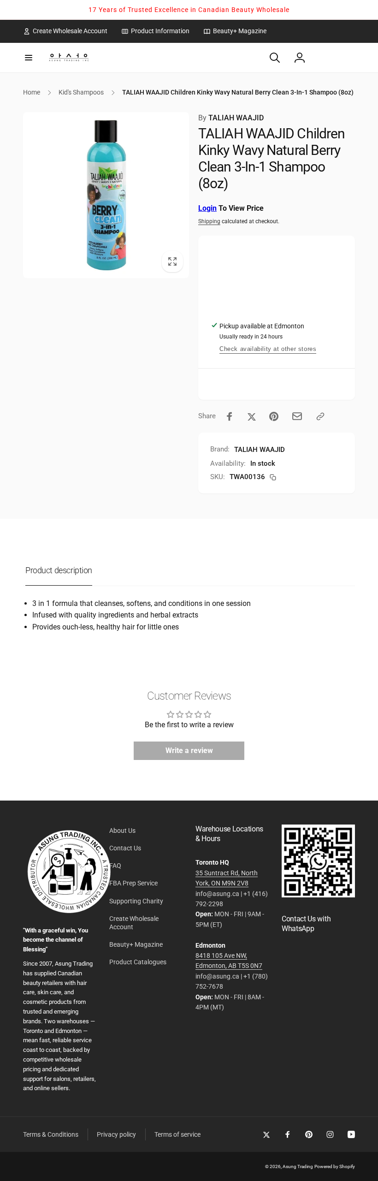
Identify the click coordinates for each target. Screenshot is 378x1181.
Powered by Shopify (334, 1166)
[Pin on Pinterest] (273, 416)
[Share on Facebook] (229, 416)
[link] (65, 31)
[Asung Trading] (318, 894)
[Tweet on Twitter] (251, 416)
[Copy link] (320, 416)
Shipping (209, 221)
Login (207, 208)
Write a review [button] (189, 750)
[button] (28, 57)
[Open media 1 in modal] (106, 195)
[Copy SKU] (273, 477)
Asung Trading (298, 1166)
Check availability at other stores (267, 348)
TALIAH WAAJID (231, 117)
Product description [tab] (58, 570)
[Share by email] (297, 416)
